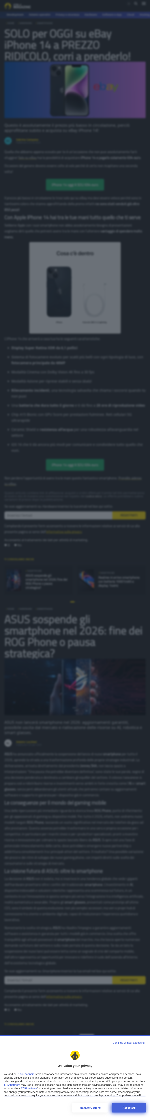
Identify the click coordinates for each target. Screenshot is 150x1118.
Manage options (90, 1107)
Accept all (129, 1107)
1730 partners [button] (26, 1074)
